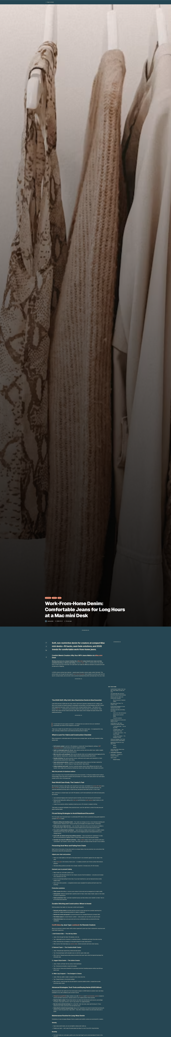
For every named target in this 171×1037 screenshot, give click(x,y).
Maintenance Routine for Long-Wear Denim (117, 743)
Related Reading (116, 759)
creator (82, 663)
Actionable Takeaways (116, 752)
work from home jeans (78, 674)
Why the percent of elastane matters (119, 701)
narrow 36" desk (97, 786)
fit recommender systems (92, 996)
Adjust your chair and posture (119, 713)
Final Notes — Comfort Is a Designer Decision (116, 755)
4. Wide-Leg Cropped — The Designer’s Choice (119, 736)
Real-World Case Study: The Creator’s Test (117, 704)
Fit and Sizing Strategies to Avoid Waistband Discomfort (118, 707)
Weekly (114, 745)
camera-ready (73, 944)
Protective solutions (117, 718)
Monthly (114, 747)
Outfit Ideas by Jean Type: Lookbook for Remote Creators (117, 724)
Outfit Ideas (56, 925)
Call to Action (113, 757)
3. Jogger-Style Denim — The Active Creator (119, 733)
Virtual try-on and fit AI (60, 996)
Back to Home (50, 2)
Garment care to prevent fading (118, 715)
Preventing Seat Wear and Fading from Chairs (118, 710)
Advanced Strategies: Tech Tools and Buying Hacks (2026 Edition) (118, 740)
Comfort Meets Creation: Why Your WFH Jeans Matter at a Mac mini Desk (118, 690)
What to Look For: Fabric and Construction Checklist (117, 697)
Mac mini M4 (55, 787)
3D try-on (81, 996)
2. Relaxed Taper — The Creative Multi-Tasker (118, 730)
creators (83, 839)
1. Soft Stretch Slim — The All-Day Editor (119, 727)
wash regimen (89, 800)
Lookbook (76, 925)
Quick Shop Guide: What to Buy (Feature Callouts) (117, 750)
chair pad (75, 800)
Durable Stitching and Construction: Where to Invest (118, 720)
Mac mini (99, 655)
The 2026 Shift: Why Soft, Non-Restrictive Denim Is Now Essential (118, 694)
